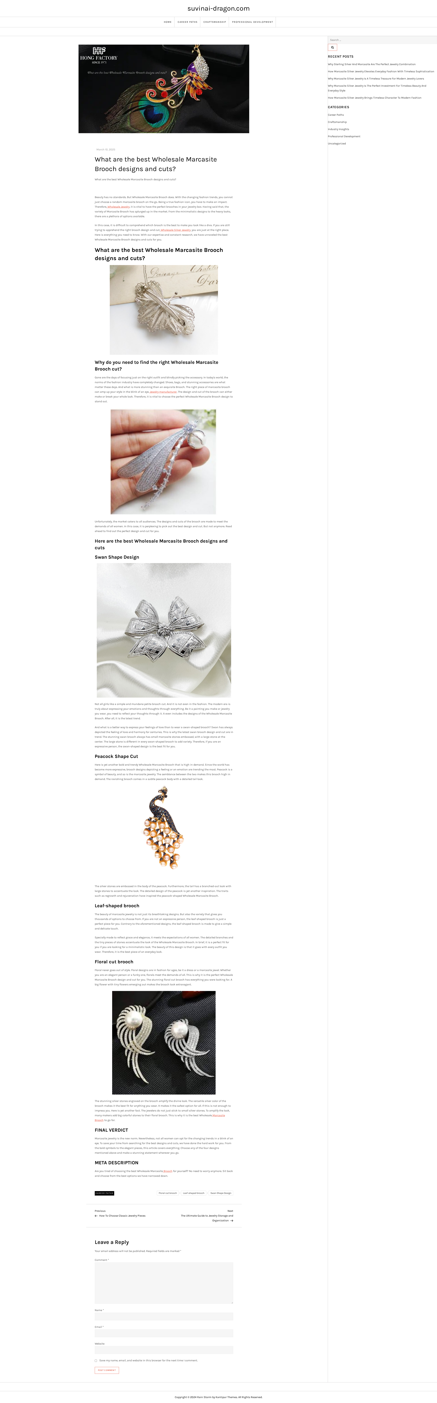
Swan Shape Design (220, 1193)
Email (99, 1326)
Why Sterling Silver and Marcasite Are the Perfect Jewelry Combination (372, 64)
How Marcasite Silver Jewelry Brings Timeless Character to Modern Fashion (374, 97)
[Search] (332, 47)
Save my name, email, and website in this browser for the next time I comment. (148, 1360)
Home (168, 22)
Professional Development (252, 22)
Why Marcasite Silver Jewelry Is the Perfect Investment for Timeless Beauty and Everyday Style (377, 88)
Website (99, 1343)
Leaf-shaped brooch (193, 1193)
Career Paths (188, 22)
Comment (102, 1260)
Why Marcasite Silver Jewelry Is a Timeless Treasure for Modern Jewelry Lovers (376, 78)
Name (99, 1310)
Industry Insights (338, 129)
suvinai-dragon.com (218, 8)
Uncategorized (337, 143)
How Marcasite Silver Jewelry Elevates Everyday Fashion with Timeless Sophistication (381, 71)
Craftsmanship (214, 22)
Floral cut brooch (168, 1193)
